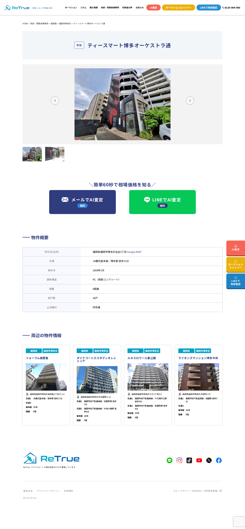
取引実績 (94, 7)
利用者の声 (127, 7)
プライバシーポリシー (48, 490)
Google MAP (134, 252)
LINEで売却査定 (208, 7)
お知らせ (140, 7)
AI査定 (153, 7)
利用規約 (68, 490)
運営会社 (28, 490)
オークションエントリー (178, 7)
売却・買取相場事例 (110, 7)
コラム (83, 7)
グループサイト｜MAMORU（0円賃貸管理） (196, 490)
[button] (55, 100)
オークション (71, 7)
